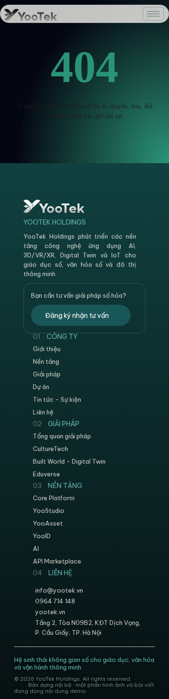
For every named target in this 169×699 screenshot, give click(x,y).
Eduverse (46, 474)
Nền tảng (46, 361)
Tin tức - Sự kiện (57, 399)
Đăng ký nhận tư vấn (77, 315)
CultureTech (50, 448)
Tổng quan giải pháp (62, 436)
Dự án (41, 387)
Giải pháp (47, 374)
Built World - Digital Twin (69, 461)
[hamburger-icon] (153, 14)
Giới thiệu (47, 349)
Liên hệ (43, 412)
